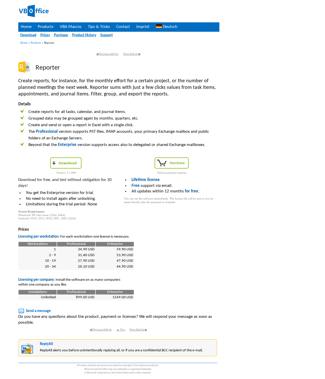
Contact (123, 27)
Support (106, 35)
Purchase (61, 35)
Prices (45, 35)
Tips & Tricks (99, 27)
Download (28, 35)
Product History (84, 35)
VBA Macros (71, 27)
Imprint (143, 27)
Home (26, 27)
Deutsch (169, 27)
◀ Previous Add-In (107, 54)
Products (46, 27)
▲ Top (121, 329)
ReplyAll (46, 344)
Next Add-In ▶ (132, 54)
